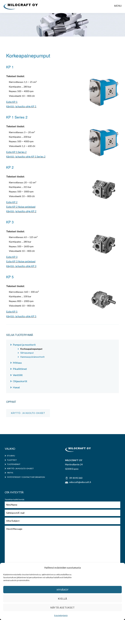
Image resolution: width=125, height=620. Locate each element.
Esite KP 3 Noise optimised (20, 261)
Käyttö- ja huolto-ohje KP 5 (21, 316)
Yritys (10, 472)
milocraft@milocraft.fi (80, 482)
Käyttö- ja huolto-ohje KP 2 (21, 211)
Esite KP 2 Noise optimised (20, 206)
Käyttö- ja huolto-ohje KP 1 (21, 106)
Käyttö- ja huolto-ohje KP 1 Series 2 (25, 156)
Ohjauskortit (20, 381)
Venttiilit (18, 374)
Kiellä (62, 598)
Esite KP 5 (11, 311)
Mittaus (17, 362)
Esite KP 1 (11, 101)
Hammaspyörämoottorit (32, 356)
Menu (118, 5)
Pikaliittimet (20, 368)
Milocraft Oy (20, 6)
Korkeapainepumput (31, 348)
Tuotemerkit (13, 464)
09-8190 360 (75, 477)
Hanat (16, 387)
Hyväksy (63, 589)
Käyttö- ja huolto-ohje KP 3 (21, 266)
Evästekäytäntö (61, 615)
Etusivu (11, 455)
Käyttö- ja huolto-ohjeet (28, 413)
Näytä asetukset (62, 607)
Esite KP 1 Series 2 (16, 151)
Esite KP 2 (11, 202)
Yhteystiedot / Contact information (26, 477)
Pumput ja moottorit (24, 344)
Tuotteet (12, 460)
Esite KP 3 (11, 256)
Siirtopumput (27, 352)
